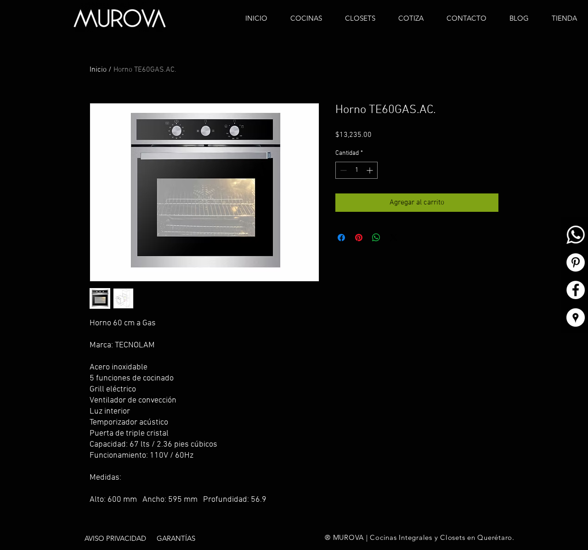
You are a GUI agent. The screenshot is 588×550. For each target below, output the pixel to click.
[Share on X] (393, 237)
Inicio (98, 69)
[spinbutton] (356, 170)
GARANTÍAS (176, 538)
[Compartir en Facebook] (341, 237)
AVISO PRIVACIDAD (115, 538)
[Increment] (370, 170)
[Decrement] (342, 170)
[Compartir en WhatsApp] (376, 237)
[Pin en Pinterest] (358, 237)
